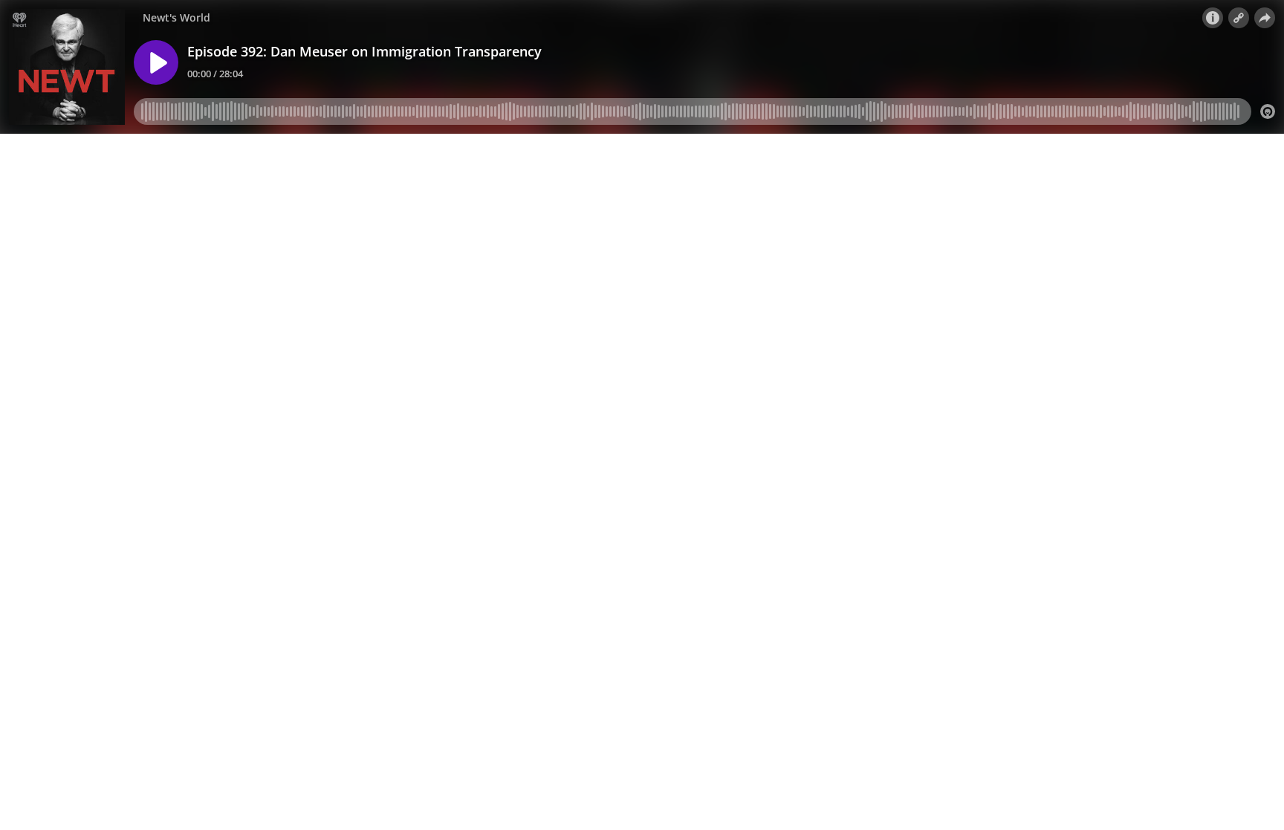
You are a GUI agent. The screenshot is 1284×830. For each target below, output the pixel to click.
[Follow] (1238, 17)
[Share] (1264, 17)
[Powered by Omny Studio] (1267, 111)
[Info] (1212, 17)
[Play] (156, 62)
